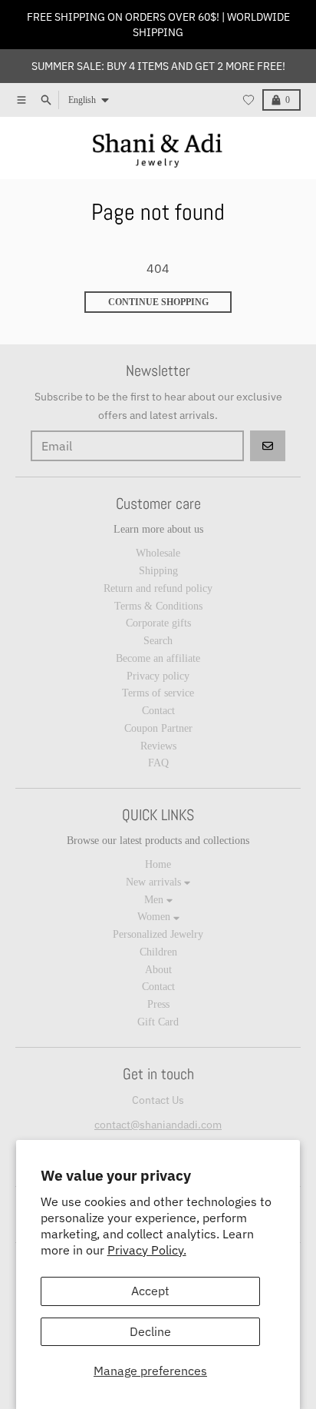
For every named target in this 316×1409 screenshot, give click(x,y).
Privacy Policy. (146, 1250)
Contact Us (158, 1100)
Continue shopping (158, 302)
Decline (150, 1331)
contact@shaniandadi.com (158, 1125)
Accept (150, 1290)
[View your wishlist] (248, 100)
